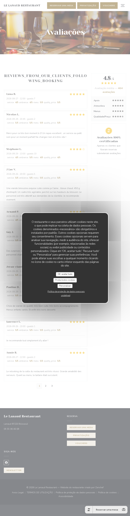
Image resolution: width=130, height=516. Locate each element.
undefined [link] (65, 295)
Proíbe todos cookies (65, 280)
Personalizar (65, 285)
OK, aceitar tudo (65, 274)
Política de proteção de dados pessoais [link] (66, 291)
